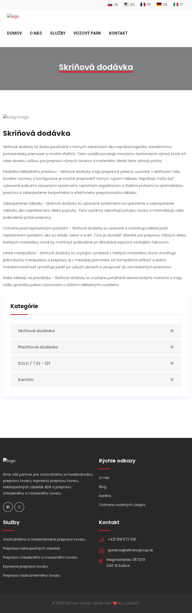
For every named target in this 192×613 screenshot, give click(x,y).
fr (148, 4)
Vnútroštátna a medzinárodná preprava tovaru (44, 539)
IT (181, 4)
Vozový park (87, 33)
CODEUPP (131, 603)
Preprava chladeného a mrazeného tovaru (40, 557)
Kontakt (118, 33)
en (132, 4)
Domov (14, 33)
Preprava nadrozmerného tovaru (31, 575)
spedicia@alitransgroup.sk (130, 550)
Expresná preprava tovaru (25, 566)
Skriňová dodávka (36, 331)
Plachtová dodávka (38, 347)
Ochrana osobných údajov (122, 504)
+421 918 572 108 (122, 539)
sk (115, 4)
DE (165, 4)
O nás (36, 33)
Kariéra (105, 495)
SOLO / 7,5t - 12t (34, 363)
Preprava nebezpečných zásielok (31, 548)
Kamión (26, 380)
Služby (58, 33)
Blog (102, 486)
